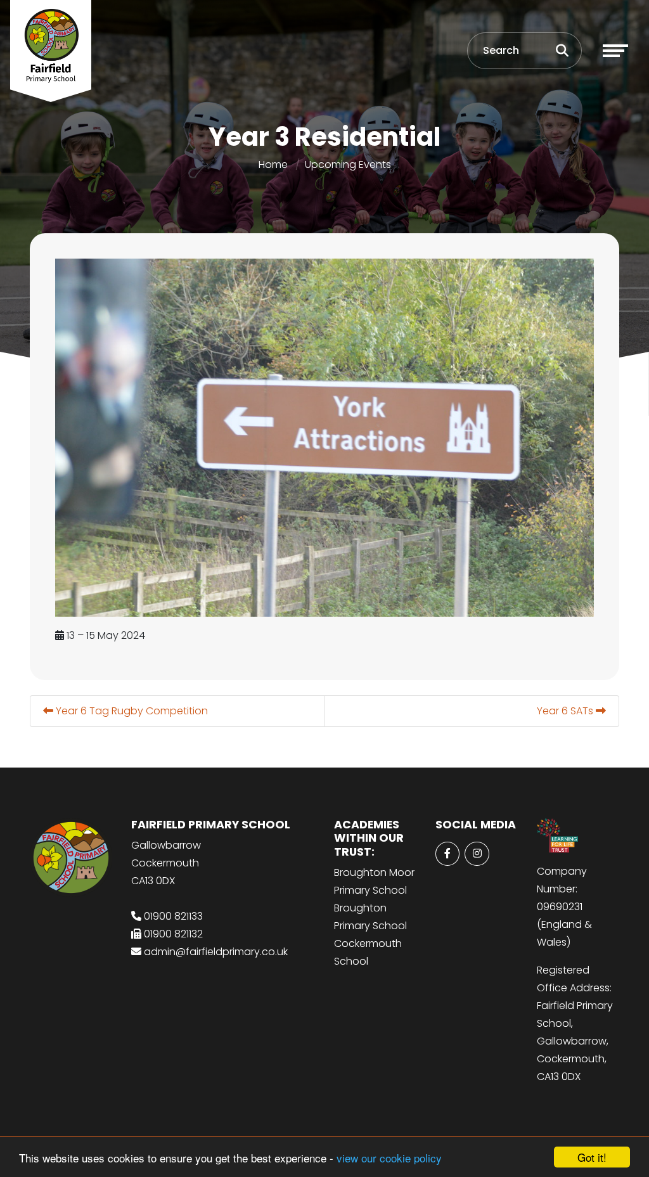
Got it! (592, 1157)
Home (273, 164)
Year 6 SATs (566, 711)
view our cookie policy (389, 1158)
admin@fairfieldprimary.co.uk (216, 951)
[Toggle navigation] (615, 51)
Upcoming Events (348, 164)
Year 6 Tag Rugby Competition (130, 711)
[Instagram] (477, 854)
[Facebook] (447, 854)
